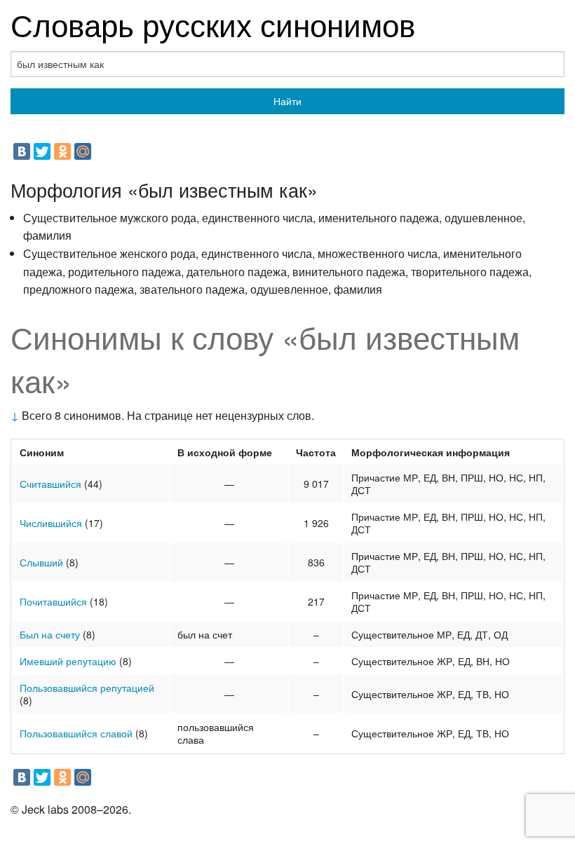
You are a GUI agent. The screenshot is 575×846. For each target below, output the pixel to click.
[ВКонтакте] (21, 151)
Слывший (41, 562)
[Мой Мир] (82, 151)
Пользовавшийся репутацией (87, 688)
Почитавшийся (53, 601)
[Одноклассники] (62, 151)
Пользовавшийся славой (76, 733)
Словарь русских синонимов (213, 23)
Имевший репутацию (68, 661)
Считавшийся (50, 484)
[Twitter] (42, 151)
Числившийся (51, 523)
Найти (287, 101)
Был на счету (50, 634)
